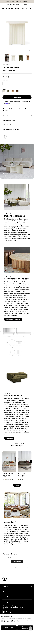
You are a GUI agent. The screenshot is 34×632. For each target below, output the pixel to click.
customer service (10, 4)
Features (5, 115)
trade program (24, 4)
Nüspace (5, 587)
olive (8, 91)
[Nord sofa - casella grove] (18, 479)
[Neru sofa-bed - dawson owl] (10, 479)
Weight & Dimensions (8, 120)
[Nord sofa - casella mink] (22, 479)
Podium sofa (9, 438)
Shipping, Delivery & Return (10, 129)
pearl (4, 91)
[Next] (31, 461)
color (6, 88)
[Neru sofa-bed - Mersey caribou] (5, 479)
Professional (6, 597)
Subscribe (5, 603)
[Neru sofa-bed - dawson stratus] (12, 479)
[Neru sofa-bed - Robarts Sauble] (3, 479)
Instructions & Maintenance (10, 125)
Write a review (17, 561)
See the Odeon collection (13, 319)
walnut (17, 91)
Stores (4, 592)
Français (17, 8)
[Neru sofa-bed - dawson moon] (8, 479)
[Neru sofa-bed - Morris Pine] (7, 479)
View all (17, 485)
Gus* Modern (6, 64)
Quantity (5, 81)
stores (17, 4)
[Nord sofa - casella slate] (20, 479)
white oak (12, 91)
